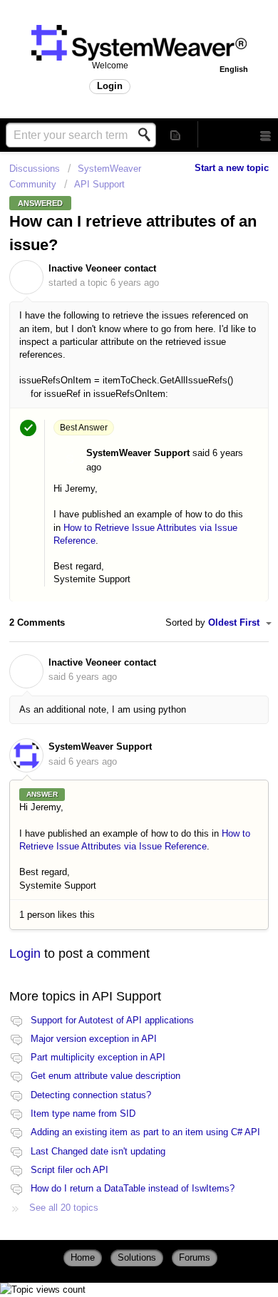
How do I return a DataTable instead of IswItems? (133, 1188)
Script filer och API (69, 1169)
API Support (99, 184)
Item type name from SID (83, 1113)
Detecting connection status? (91, 1095)
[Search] (148, 135)
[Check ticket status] (175, 134)
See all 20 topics (63, 1207)
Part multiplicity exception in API (98, 1057)
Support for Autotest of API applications (112, 1020)
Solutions (137, 1257)
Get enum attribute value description (105, 1075)
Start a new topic (232, 167)
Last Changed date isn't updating (98, 1151)
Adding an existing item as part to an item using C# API (145, 1132)
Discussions (34, 168)
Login (25, 953)
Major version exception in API (94, 1038)
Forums (194, 1257)
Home (83, 1257)
